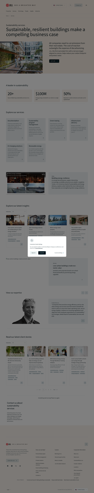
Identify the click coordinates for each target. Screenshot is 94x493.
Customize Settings (59, 253)
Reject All (33, 253)
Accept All (42, 253)
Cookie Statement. (39, 248)
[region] (47, 246)
